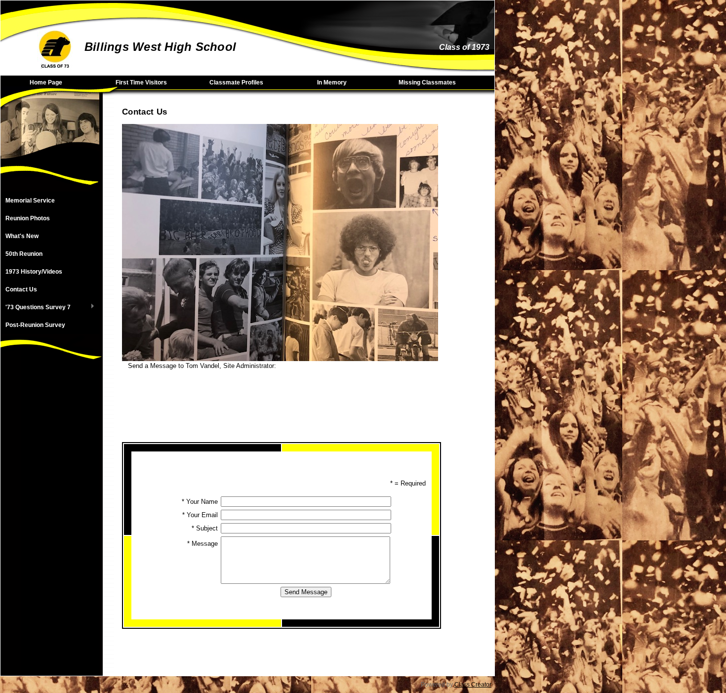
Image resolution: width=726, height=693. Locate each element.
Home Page (46, 82)
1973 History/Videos (33, 271)
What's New (22, 236)
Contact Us (21, 289)
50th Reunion (23, 253)
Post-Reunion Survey (35, 325)
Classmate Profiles (236, 82)
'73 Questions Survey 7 (35, 308)
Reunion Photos (27, 218)
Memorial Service (30, 200)
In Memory (332, 82)
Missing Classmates (427, 82)
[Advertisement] (49, 527)
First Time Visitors (141, 82)
